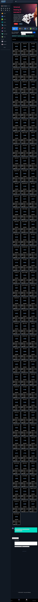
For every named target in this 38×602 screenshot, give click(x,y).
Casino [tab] (33, 28)
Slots (4, 16)
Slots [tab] (27, 28)
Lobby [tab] (16, 28)
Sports (5, 22)
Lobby (5, 13)
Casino (5, 19)
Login (19, 600)
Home (12, 32)
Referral (5, 44)
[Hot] (20, 29)
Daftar (16, 23)
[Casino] (32, 29)
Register (11, 600)
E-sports (2, 39)
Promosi (5, 41)
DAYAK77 (36, 39)
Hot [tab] (21, 28)
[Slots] (26, 29)
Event (5, 47)
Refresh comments (15, 538)
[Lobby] (15, 29)
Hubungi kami (34, 600)
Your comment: (17, 540)
